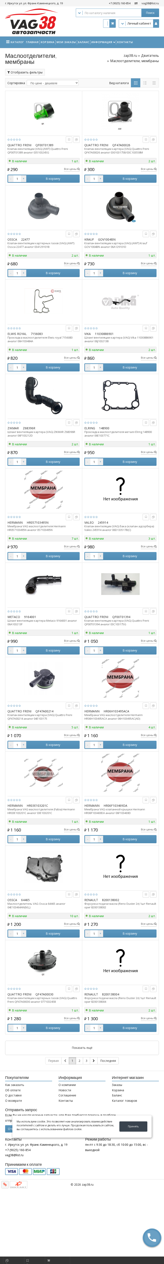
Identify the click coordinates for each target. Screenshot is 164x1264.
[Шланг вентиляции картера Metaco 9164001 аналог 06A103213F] (43, 584)
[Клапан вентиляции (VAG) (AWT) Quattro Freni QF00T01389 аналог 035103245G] (43, 112)
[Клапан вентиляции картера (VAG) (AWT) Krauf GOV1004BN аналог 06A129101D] (120, 206)
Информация (101, 42)
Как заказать (14, 1085)
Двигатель (150, 55)
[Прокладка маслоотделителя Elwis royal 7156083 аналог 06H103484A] (43, 301)
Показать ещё (82, 1048)
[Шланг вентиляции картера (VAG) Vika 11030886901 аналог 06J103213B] (120, 301)
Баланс (83, 42)
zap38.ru (130, 55)
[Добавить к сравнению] (76, 139)
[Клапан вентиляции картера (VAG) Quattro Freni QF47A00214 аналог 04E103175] (43, 678)
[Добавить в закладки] (69, 139)
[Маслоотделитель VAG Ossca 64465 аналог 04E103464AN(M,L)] (43, 867)
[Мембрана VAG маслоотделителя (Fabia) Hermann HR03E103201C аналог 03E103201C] (43, 773)
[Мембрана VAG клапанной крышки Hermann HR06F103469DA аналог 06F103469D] (120, 773)
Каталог (17, 42)
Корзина (47, 42)
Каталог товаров (124, 1101)
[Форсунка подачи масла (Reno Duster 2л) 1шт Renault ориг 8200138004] (120, 961)
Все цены (70, 169)
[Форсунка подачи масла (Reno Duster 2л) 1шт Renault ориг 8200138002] (120, 867)
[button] (152, 1237)
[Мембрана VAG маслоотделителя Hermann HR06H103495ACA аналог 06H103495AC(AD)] (120, 678)
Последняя (108, 1061)
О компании (67, 1085)
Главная (32, 42)
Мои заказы (66, 42)
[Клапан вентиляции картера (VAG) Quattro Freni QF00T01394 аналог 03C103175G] (120, 584)
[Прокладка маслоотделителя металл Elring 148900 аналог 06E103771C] (120, 395)
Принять (133, 1126)
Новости (65, 1090)
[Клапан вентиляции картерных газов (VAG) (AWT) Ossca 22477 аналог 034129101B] (43, 206)
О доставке (13, 1095)
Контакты (125, 42)
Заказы (117, 1085)
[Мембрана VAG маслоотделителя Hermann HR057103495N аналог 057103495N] (43, 490)
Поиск (150, 13)
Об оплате (13, 1090)
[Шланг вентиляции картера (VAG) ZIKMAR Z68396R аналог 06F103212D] (43, 395)
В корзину (53, 179)
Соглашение (67, 1095)
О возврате (13, 1101)
